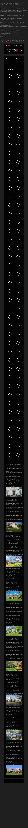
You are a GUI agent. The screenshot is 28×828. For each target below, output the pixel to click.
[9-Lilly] (14, 705)
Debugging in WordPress (13, 468)
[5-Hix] (14, 740)
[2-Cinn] (14, 566)
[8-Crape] (14, 497)
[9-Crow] (14, 670)
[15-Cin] (14, 601)
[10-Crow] (14, 636)
